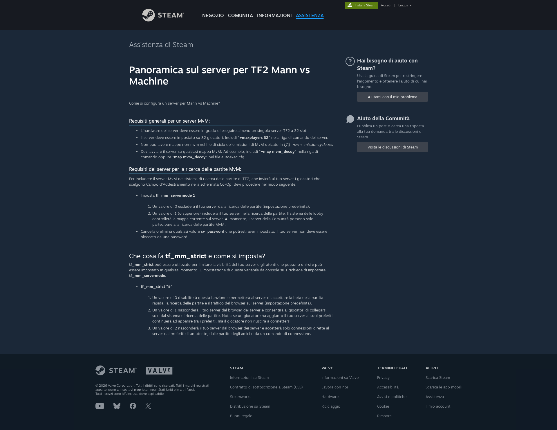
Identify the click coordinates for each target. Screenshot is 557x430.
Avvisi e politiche (391, 396)
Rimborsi (384, 415)
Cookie (383, 406)
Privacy (383, 377)
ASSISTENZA (310, 15)
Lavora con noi (334, 387)
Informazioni (274, 15)
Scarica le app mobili (444, 387)
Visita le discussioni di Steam (393, 147)
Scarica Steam (438, 377)
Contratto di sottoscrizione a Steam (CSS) (266, 387)
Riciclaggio (330, 406)
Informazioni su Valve (340, 377)
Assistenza (435, 396)
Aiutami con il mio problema (392, 96)
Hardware (330, 396)
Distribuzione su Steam (250, 406)
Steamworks (240, 396)
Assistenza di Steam (161, 44)
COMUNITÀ (240, 15)
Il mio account (438, 406)
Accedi (386, 5)
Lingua (403, 5)
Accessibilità (388, 387)
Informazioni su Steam (249, 377)
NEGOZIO (213, 15)
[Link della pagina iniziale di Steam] (163, 19)
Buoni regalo (241, 415)
